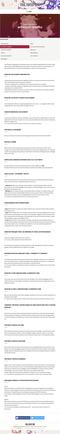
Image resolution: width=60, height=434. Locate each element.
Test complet (34, 56)
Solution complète (6, 56)
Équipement (4, 59)
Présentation (4, 43)
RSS (29, 426)
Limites (3, 53)
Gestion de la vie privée (36, 426)
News (31, 43)
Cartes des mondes (6, 49)
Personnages (34, 53)
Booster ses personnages (37, 46)
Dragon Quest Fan (32, 428)
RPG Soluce (24, 428)
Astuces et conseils (6, 46)
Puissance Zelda (41, 428)
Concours (33, 49)
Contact (45, 426)
